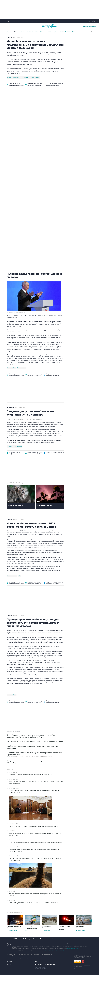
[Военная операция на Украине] (15, 924)
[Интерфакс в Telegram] (38, 968)
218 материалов (63, 932)
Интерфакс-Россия (34, 21)
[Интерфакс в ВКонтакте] (40, 968)
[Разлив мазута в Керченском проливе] (83, 924)
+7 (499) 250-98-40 (49, 950)
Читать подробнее (54, 142)
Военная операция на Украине (14, 927)
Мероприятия (56, 939)
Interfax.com (25, 21)
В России (15, 32)
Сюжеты (67, 32)
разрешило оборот (33, 132)
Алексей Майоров (34, 77)
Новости (61, 32)
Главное (9, 32)
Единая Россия (21, 368)
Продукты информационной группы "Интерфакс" (30, 955)
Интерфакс (49, 26)
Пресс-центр (28, 939)
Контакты (9, 939)
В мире (22, 32)
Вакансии (36, 939)
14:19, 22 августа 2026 (18, 270)
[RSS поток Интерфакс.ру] (43, 968)
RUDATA (36, 963)
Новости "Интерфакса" (40, 960)
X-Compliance (10, 961)
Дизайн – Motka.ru (78, 968)
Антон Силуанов (17, 446)
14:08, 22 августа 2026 (20, 98)
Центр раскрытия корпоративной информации (45, 964)
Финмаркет (43, 21)
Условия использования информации (82, 965)
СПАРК (8, 960)
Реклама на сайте (45, 939)
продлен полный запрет (35, 178)
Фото (73, 32)
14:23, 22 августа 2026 (18, 519)
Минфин (9, 446)
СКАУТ (8, 963)
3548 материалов (29, 931)
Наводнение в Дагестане (46, 927)
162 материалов (46, 930)
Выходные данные (78, 966)
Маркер (9, 964)
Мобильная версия (6, 21)
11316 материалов (12, 930)
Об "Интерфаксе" (16, 21)
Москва (49, 32)
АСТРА (8, 966)
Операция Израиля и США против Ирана (31, 927)
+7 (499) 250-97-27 (60, 950)
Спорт (36, 32)
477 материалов (80, 930)
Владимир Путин (11, 368)
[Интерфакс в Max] (45, 968)
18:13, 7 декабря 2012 (18, 37)
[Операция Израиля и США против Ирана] (32, 925)
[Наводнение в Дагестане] (49, 924)
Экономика (29, 32)
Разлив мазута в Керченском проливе (82, 927)
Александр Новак (12, 189)
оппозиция (25, 77)
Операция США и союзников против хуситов (65, 928)
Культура (42, 32)
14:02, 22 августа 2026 (18, 615)
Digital (55, 32)
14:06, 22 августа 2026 (20, 407)
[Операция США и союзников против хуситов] (66, 924)
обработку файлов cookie (73, 948)
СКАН (36, 961)
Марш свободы (17, 77)
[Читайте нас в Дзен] (36, 968)
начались (16, 146)
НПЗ (19, 189)
